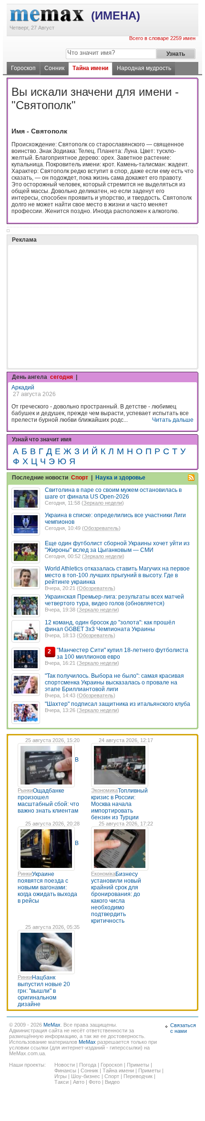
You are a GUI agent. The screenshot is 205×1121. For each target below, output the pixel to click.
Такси (61, 1082)
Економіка (103, 873)
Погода (87, 1065)
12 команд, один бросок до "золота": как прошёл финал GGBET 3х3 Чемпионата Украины (110, 625)
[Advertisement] (82, 282)
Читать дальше (173, 420)
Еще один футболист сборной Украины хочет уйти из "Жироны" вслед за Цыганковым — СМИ (117, 546)
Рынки (25, 790)
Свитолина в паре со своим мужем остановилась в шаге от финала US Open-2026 (113, 493)
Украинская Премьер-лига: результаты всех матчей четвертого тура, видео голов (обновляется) (114, 600)
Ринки (25, 873)
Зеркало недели (102, 503)
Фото (95, 1082)
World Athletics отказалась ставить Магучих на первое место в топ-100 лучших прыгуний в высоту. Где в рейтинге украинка (117, 575)
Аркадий (22, 387)
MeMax (52, 1025)
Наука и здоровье (120, 477)
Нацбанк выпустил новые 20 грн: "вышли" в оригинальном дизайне (44, 991)
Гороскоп (23, 68)
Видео (112, 1082)
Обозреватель (101, 528)
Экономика (104, 790)
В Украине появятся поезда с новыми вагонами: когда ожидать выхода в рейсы (48, 872)
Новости (64, 1065)
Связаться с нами (183, 1028)
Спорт (79, 477)
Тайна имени (90, 68)
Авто (78, 1082)
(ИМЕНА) (115, 15)
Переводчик (138, 1076)
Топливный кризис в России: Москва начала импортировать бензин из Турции (119, 804)
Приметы (138, 1065)
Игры (60, 1076)
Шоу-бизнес (85, 1076)
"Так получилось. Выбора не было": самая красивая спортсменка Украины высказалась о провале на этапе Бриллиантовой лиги (114, 683)
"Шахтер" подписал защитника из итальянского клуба (117, 704)
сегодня (61, 377)
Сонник (54, 68)
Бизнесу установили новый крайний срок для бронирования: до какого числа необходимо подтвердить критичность (116, 897)
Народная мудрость (144, 68)
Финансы (65, 1070)
